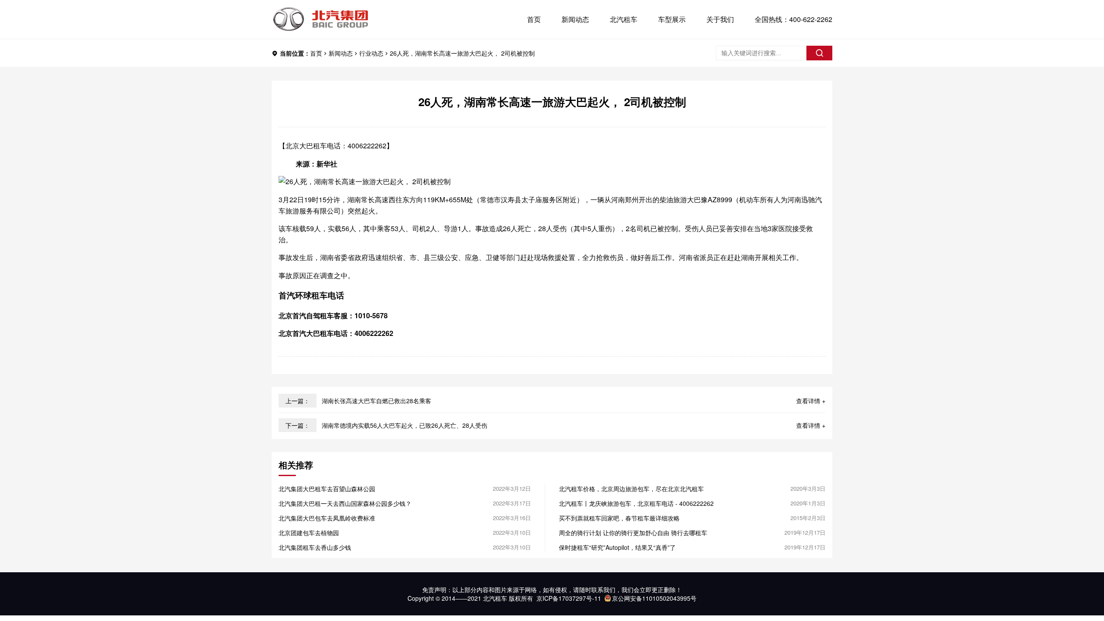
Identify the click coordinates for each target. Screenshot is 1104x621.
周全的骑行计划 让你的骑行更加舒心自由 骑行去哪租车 (633, 532)
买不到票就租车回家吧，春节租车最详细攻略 (619, 518)
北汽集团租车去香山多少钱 (315, 547)
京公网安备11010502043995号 (654, 598)
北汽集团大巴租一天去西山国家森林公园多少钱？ (345, 503)
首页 (534, 19)
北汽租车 (623, 19)
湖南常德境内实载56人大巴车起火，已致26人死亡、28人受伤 (404, 425)
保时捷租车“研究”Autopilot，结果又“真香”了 (617, 547)
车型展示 (672, 19)
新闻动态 (575, 19)
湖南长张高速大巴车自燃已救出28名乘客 (376, 400)
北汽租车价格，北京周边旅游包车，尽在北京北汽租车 (631, 488)
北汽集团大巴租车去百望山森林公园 (327, 488)
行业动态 (371, 53)
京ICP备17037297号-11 (568, 598)
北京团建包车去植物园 (309, 532)
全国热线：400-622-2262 (793, 19)
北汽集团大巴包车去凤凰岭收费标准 (327, 518)
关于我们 (720, 19)
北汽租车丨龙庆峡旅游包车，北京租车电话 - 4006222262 (636, 503)
